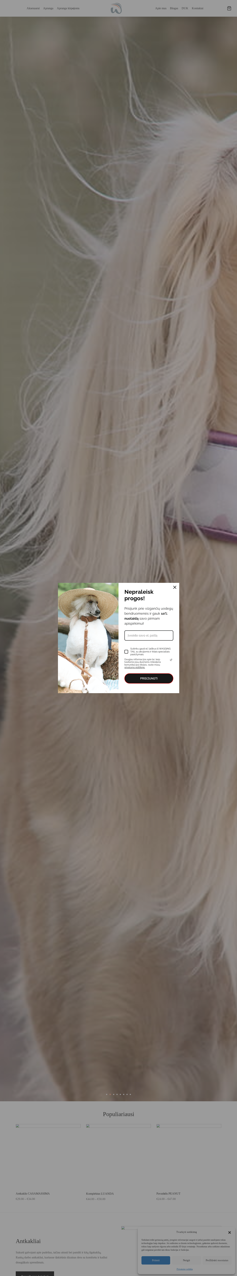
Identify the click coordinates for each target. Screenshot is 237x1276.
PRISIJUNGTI (149, 678)
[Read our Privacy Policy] (171, 660)
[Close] (174, 587)
